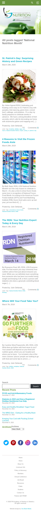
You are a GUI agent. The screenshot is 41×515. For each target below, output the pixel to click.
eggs (20, 129)
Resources (20, 483)
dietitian (17, 129)
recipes (21, 130)
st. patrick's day (32, 130)
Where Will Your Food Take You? (20, 301)
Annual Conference (21, 477)
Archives (15, 426)
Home (20, 457)
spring (25, 130)
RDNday (4, 292)
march (4, 130)
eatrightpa (16, 366)
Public (21, 486)
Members (21, 473)
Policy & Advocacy (21, 470)
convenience (12, 210)
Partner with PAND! (20, 496)
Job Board (20, 480)
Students (20, 489)
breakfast (11, 129)
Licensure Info (20, 467)
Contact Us (20, 493)
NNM (16, 211)
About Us (21, 464)
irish (24, 129)
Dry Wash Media (26, 508)
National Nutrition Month (12, 130)
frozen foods (20, 210)
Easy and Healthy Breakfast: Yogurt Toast (18, 407)
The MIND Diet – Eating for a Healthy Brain (19, 413)
